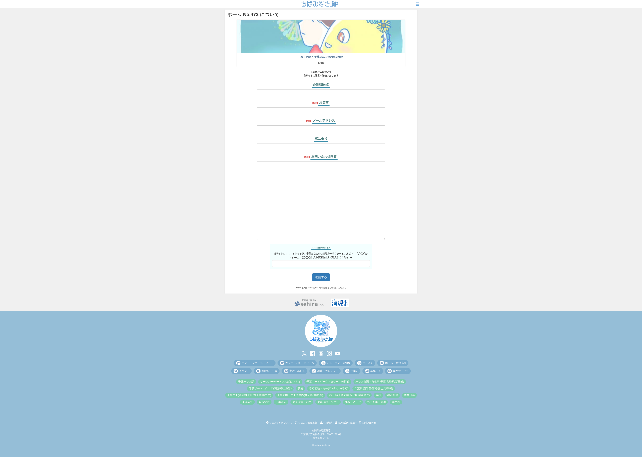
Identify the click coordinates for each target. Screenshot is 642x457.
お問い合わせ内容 (324, 156)
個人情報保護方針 (347, 422)
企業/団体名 (321, 84)
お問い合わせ (368, 422)
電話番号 (321, 138)
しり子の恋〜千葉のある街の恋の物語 (321, 56)
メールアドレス (324, 120)
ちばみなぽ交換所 (307, 422)
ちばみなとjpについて (280, 422)
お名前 (324, 102)
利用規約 (328, 422)
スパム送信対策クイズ (321, 248)
